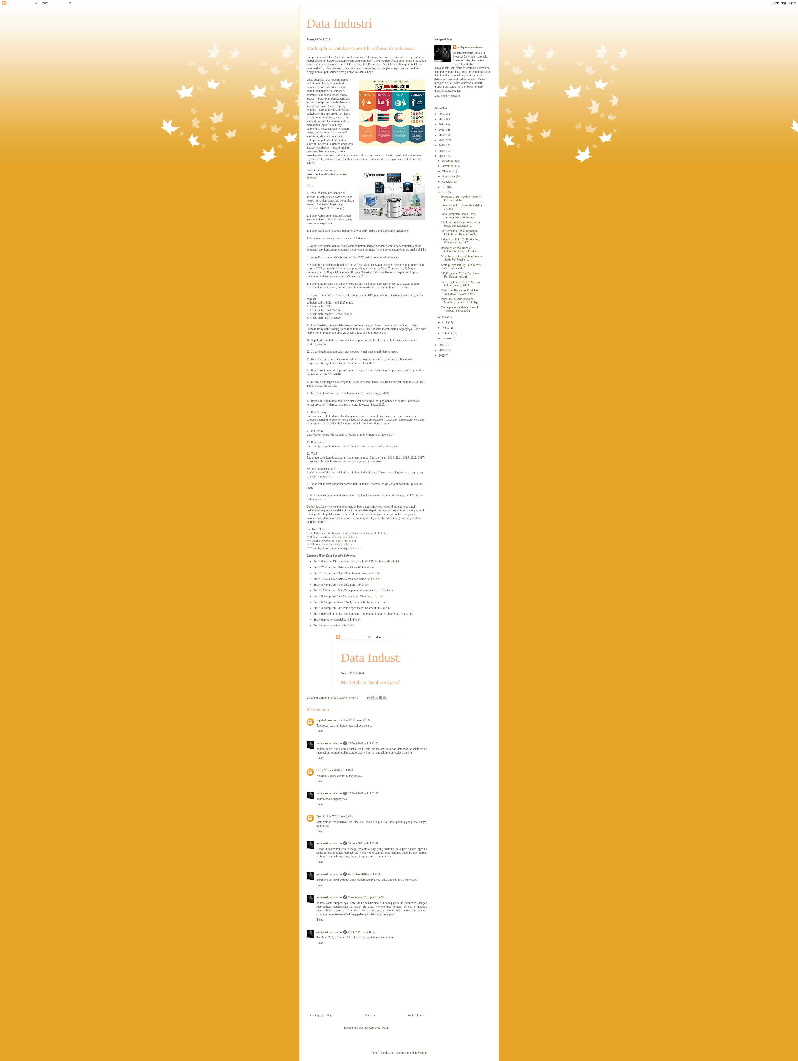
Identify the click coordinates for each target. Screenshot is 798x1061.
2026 (442, 114)
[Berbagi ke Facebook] (381, 698)
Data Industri (339, 23)
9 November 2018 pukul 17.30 (366, 897)
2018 (442, 156)
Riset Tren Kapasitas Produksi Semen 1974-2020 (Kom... (459, 292)
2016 (442, 350)
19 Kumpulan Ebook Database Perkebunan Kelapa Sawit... (459, 232)
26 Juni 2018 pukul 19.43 (339, 770)
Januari (447, 338)
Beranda (370, 1015)
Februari (447, 333)
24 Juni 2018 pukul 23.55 (355, 720)
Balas (319, 731)
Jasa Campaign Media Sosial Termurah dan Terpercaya (458, 215)
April (445, 322)
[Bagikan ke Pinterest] (385, 698)
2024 (442, 124)
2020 (442, 145)
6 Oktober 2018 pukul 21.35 (364, 874)
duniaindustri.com (399, 57)
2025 (442, 119)
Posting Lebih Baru (321, 1015)
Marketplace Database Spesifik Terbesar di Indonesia (460, 309)
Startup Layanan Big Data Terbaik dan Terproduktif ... (461, 266)
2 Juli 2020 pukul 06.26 (362, 932)
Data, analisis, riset (318, 79)
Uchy (319, 770)
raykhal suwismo (327, 720)
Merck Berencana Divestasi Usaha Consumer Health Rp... (460, 300)
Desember (448, 160)
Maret (446, 327)
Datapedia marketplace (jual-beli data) (329, 57)
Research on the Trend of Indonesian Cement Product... (460, 249)
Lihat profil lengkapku (447, 95)
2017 (442, 345)
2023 (442, 129)
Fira (318, 816)
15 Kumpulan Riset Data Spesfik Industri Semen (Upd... (460, 283)
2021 (442, 140)
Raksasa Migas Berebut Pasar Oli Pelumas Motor (461, 198)
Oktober (447, 171)
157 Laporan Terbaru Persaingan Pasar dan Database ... (460, 224)
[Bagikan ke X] (377, 698)
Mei (444, 317)
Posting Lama (415, 1015)
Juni (445, 192)
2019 (442, 150)
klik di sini (324, 529)
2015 (442, 355)
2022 (442, 135)
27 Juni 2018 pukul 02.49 (363, 793)
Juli (444, 187)
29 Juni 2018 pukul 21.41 (363, 843)
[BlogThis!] (373, 698)
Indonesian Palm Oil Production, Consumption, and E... (460, 241)
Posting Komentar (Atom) (374, 1027)
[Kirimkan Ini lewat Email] (369, 698)
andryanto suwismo (329, 743)
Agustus (447, 181)
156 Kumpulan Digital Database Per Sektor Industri (460, 275)
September (449, 176)
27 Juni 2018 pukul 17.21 (338, 816)
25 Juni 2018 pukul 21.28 (363, 743)
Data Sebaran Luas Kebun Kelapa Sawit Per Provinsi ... (461, 258)
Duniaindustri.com (317, 506)
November (448, 165)
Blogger (421, 1052)
